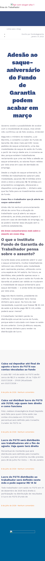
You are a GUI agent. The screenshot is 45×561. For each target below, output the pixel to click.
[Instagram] (22, 545)
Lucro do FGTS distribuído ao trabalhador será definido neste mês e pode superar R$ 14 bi (20, 479)
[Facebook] (15, 545)
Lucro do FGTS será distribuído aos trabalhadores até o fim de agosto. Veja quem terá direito (20, 443)
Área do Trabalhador (10, 7)
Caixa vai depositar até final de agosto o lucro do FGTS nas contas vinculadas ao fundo (20, 366)
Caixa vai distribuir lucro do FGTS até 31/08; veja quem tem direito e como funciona (21, 403)
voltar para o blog (13, 29)
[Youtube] (29, 545)
